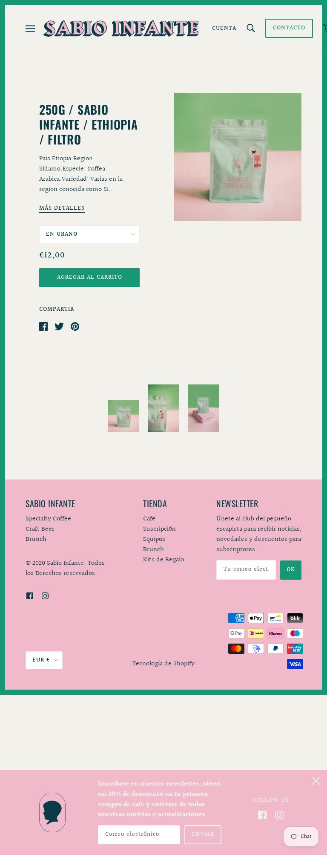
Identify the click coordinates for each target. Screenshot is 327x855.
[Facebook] (262, 814)
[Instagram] (279, 814)
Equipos (154, 539)
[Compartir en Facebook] (43, 326)
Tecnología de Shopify (163, 664)
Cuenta (224, 28)
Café (149, 519)
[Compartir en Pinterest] (75, 326)
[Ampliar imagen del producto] (237, 157)
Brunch (153, 549)
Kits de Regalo (163, 560)
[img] (29, 595)
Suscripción (159, 529)
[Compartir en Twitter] (59, 326)
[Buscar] (250, 28)
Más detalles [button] (62, 209)
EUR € (41, 660)
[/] (120, 28)
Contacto (289, 28)
